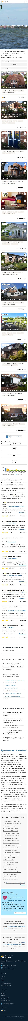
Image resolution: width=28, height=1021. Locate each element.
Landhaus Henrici (11, 523)
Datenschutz (3, 995)
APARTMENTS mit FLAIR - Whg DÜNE (16, 610)
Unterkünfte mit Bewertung (10, 867)
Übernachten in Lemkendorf (11, 682)
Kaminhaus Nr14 (7, 178)
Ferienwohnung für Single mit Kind (11, 821)
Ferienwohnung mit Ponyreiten (10, 828)
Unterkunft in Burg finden (10, 685)
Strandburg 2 (10, 627)
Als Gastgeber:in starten (6, 983)
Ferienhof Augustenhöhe (9, 269)
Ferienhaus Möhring (12, 558)
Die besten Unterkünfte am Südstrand (13, 693)
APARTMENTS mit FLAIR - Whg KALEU (16, 592)
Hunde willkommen (8, 663)
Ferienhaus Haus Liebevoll (9, 239)
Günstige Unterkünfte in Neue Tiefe (12, 690)
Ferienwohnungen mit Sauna (10, 850)
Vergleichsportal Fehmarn (6, 985)
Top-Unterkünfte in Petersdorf (11, 688)
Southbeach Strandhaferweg (14, 575)
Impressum (3, 993)
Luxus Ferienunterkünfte (9, 857)
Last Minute (21, 666)
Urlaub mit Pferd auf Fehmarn (10, 879)
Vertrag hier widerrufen (5, 1000)
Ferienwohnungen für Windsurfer (11, 843)
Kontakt (2, 980)
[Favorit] (25, 73)
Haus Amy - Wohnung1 (9, 148)
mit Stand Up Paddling (9, 650)
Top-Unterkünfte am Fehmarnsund (12, 696)
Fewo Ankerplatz (11, 541)
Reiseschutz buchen (20, 913)
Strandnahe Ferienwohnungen (10, 862)
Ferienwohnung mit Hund (9, 826)
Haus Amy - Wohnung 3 (9, 87)
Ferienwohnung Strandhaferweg (11, 833)
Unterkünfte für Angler (8, 864)
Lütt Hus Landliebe (7, 420)
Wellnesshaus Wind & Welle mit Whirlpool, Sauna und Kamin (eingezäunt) (11, 116)
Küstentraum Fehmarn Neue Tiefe (15, 506)
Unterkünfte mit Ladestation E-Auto (12, 872)
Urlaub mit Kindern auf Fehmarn (10, 876)
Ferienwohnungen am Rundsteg (11, 835)
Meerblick (18, 663)
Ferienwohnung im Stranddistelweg (12, 823)
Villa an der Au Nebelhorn (9, 360)
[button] (3, 80)
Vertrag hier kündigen (5, 998)
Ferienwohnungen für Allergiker (10, 838)
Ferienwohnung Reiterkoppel (10, 831)
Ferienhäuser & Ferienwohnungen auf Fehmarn (15, 680)
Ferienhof (7, 698)
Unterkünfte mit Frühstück (9, 869)
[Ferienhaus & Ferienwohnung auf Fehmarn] (5, 1)
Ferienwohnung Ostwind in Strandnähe (13, 299)
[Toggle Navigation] (25, 2)
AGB (2, 978)
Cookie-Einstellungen (5, 997)
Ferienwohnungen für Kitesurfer (11, 840)
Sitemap (2, 991)
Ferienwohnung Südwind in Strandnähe (13, 390)
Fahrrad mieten (8, 669)
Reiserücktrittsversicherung (14, 900)
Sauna (13, 666)
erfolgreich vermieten (5, 981)
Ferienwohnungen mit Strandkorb (11, 852)
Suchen (14, 64)
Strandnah (7, 666)
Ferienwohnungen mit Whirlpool (11, 855)
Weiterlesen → (22, 512)
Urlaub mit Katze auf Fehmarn (10, 874)
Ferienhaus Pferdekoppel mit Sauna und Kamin (14, 207)
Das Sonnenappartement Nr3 (10, 329)
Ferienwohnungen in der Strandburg (12, 845)
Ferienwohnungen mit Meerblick (11, 847)
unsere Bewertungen (5, 987)
